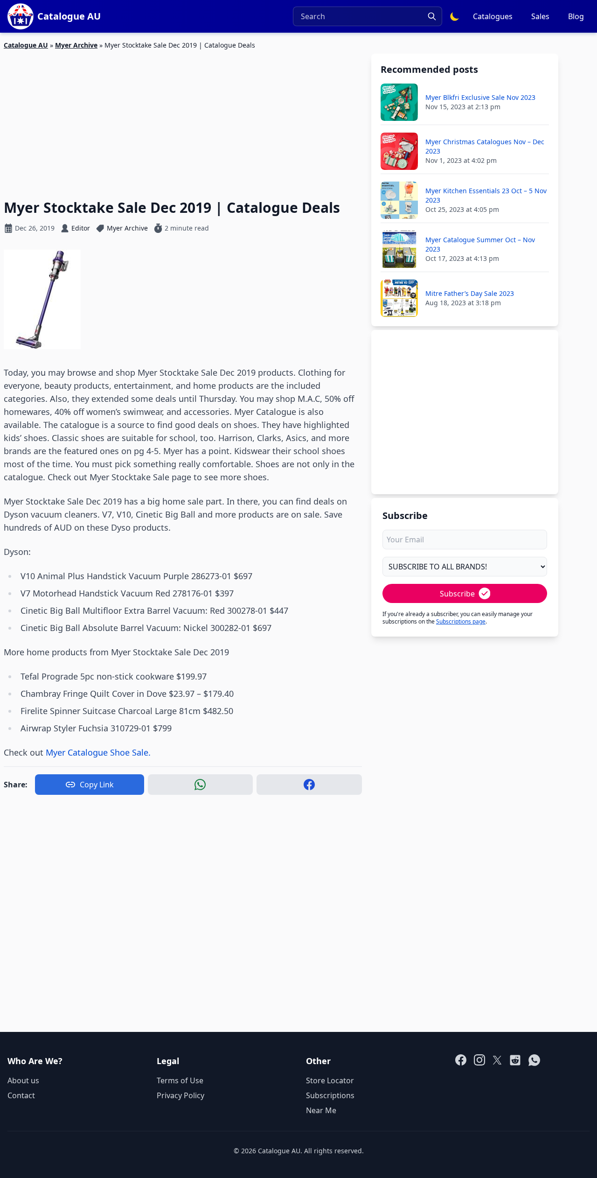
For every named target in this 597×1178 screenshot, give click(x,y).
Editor (80, 228)
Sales (540, 16)
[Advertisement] (183, 119)
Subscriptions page (461, 621)
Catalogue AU (26, 45)
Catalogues (493, 16)
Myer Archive (76, 45)
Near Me (321, 1110)
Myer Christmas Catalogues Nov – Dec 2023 (484, 146)
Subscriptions (330, 1095)
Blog (576, 16)
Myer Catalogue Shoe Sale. (98, 752)
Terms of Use (180, 1080)
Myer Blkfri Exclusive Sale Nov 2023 (480, 97)
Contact (21, 1095)
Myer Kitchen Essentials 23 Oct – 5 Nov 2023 (486, 195)
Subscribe (457, 594)
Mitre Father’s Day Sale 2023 (469, 293)
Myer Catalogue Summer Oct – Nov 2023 (480, 244)
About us (23, 1080)
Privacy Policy (180, 1095)
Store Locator (330, 1080)
